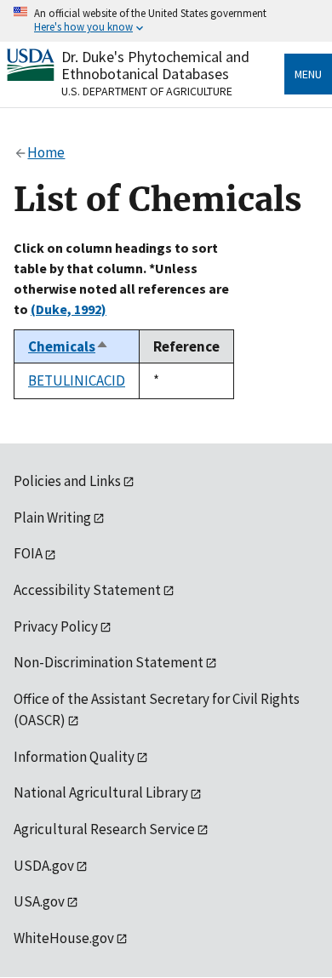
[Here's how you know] (166, 21)
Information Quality (74, 756)
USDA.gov (44, 865)
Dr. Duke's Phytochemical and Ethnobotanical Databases (155, 65)
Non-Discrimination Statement (108, 662)
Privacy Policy (56, 626)
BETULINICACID (76, 380)
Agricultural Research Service (104, 829)
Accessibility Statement (87, 590)
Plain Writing (52, 517)
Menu (308, 74)
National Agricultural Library (101, 792)
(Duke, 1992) (68, 308)
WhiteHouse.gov (64, 938)
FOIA (28, 553)
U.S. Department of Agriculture (146, 91)
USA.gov (39, 901)
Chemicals (68, 346)
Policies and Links (67, 481)
